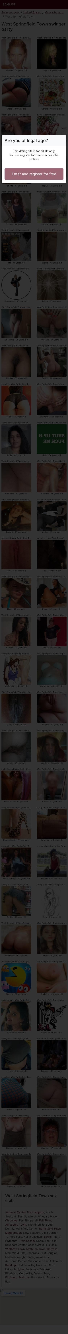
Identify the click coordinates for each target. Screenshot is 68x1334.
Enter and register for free (34, 174)
